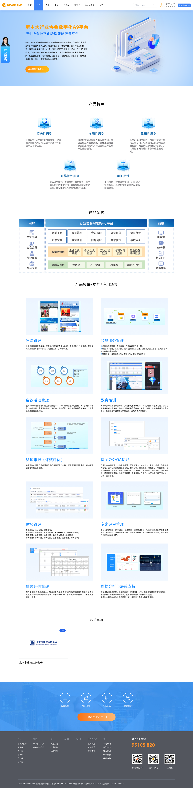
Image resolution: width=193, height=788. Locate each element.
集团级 (20, 754)
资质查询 (91, 751)
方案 (47, 5)
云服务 (66, 5)
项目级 (20, 747)
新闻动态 (107, 747)
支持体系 (91, 747)
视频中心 (107, 758)
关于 (101, 5)
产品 (38, 5)
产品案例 (54, 743)
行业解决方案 (38, 747)
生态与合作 (89, 5)
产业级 (20, 758)
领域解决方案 (38, 743)
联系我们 (107, 754)
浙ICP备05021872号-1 (93, 784)
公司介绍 (107, 743)
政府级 (20, 762)
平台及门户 (22, 743)
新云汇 (77, 5)
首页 (30, 5)
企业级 (20, 751)
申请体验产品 (184, 5)
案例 (56, 5)
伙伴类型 (91, 743)
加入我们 (107, 751)
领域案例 (54, 751)
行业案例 (54, 747)
